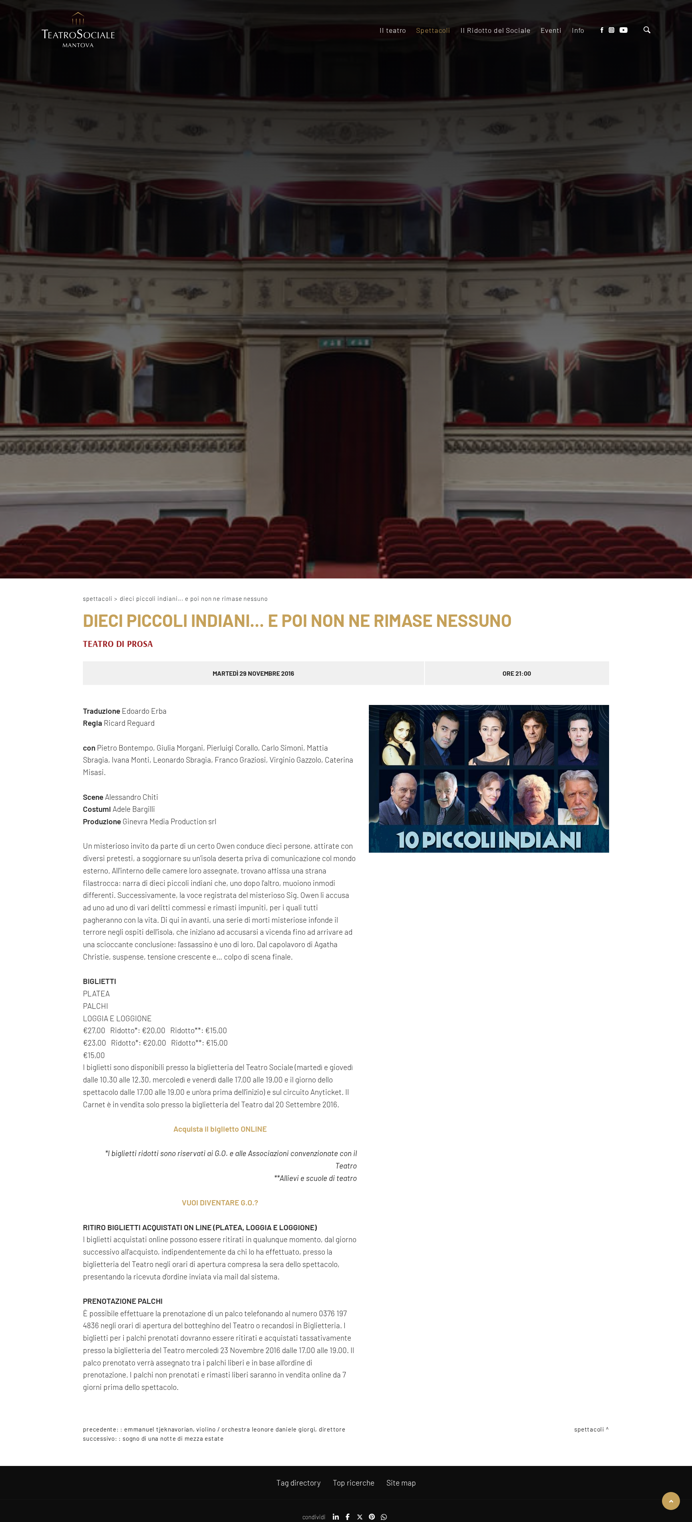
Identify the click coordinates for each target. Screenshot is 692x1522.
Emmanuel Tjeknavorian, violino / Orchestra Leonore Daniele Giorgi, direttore (235, 1429)
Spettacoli (97, 598)
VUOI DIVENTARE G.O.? (220, 1202)
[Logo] (78, 30)
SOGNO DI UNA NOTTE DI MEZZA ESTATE (173, 1438)
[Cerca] (647, 30)
